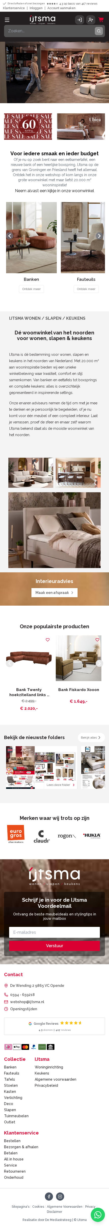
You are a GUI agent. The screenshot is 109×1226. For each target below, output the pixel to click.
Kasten (10, 1092)
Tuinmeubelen (16, 1116)
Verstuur (54, 945)
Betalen (10, 1153)
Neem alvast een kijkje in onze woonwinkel (54, 190)
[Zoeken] (99, 31)
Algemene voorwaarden (55, 1079)
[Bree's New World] (91, 836)
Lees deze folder (58, 785)
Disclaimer (54, 1212)
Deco (8, 1104)
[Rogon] (41, 836)
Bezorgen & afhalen (21, 1147)
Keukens (42, 1073)
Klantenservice (14, 8)
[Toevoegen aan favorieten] (48, 640)
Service (10, 1165)
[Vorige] (9, 235)
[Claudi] (15, 836)
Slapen (10, 1110)
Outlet (9, 1122)
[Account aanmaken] (90, 19)
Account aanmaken (61, 8)
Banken (10, 1067)
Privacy (90, 1206)
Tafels (9, 1079)
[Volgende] (99, 235)
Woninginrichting (49, 1067)
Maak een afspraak (52, 593)
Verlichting (13, 1098)
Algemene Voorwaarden (64, 1206)
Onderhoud (13, 1177)
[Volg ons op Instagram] (60, 1196)
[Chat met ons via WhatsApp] (98, 1215)
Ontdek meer (31, 289)
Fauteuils (11, 1073)
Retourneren (15, 1171)
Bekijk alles (89, 737)
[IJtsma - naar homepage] (42, 19)
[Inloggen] (79, 19)
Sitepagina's (20, 1206)
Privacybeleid (46, 1085)
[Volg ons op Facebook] (49, 1196)
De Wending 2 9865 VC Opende (37, 986)
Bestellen (12, 1141)
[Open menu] (7, 20)
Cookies (38, 1206)
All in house (14, 1159)
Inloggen (36, 8)
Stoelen (11, 1085)
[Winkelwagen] (101, 19)
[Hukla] (66, 836)
